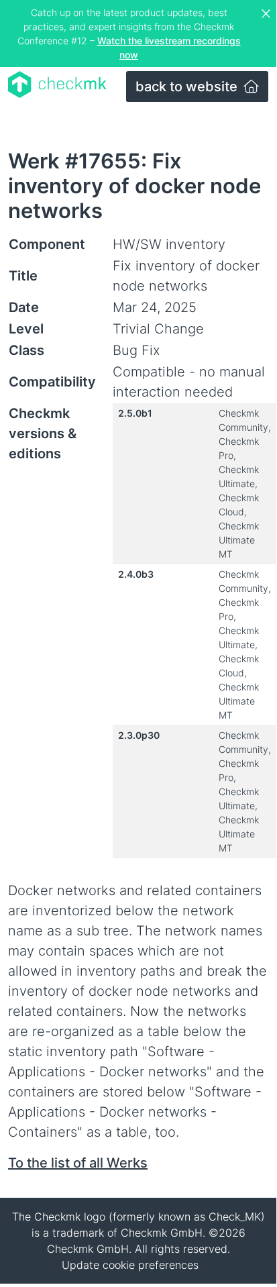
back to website (188, 87)
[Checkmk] (57, 84)
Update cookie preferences (130, 1265)
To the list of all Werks (78, 1163)
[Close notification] (267, 14)
